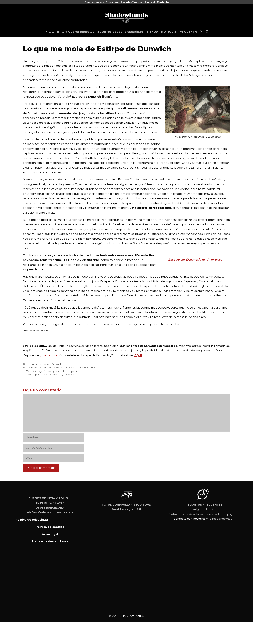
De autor (31, 364)
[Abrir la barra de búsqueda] (207, 31)
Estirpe (47, 367)
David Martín (33, 367)
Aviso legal (50, 534)
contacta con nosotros (189, 518)
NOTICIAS (169, 31)
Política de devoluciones (50, 541)
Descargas (112, 2)
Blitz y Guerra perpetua (75, 31)
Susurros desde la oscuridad (120, 31)
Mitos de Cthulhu (86, 367)
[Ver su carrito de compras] (201, 31)
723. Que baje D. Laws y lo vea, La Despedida (53, 371)
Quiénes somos (94, 2)
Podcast (150, 2)
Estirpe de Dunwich (50, 364)
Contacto (163, 2)
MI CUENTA (188, 31)
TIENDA (152, 31)
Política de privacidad (31, 519)
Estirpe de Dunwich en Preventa (195, 259)
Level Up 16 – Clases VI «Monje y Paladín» (50, 374)
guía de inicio (49, 355)
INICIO (49, 31)
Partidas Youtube (132, 2)
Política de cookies (50, 527)
